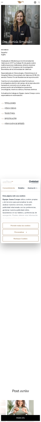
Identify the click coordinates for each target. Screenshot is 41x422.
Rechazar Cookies (20, 238)
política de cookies (18, 218)
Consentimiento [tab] (9, 188)
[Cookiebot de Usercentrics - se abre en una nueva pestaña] (29, 181)
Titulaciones (10, 103)
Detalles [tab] (21, 188)
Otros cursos (10, 108)
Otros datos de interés (14, 124)
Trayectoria (10, 113)
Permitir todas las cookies (20, 226)
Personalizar (19, 232)
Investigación (11, 119)
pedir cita (20, 418)
